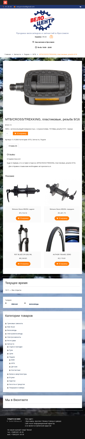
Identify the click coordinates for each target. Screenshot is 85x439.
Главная (8, 54)
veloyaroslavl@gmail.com (25, 7)
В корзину (21, 133)
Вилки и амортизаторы (18, 374)
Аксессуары (11, 340)
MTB (34, 54)
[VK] (80, 6)
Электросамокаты (14, 337)
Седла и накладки (15, 347)
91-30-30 (8, 7)
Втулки (11, 377)
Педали (26, 54)
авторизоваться (45, 166)
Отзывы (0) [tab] (13, 146)
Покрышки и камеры (16, 388)
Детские (14, 367)
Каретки (12, 381)
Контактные (15, 370)
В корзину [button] (24, 218)
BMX (13, 360)
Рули (11, 350)
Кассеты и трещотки (17, 384)
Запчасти (17, 54)
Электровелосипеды (15, 334)
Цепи (11, 354)
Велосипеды (11, 330)
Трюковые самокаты (15, 323)
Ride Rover (11, 327)
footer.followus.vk (15, 421)
